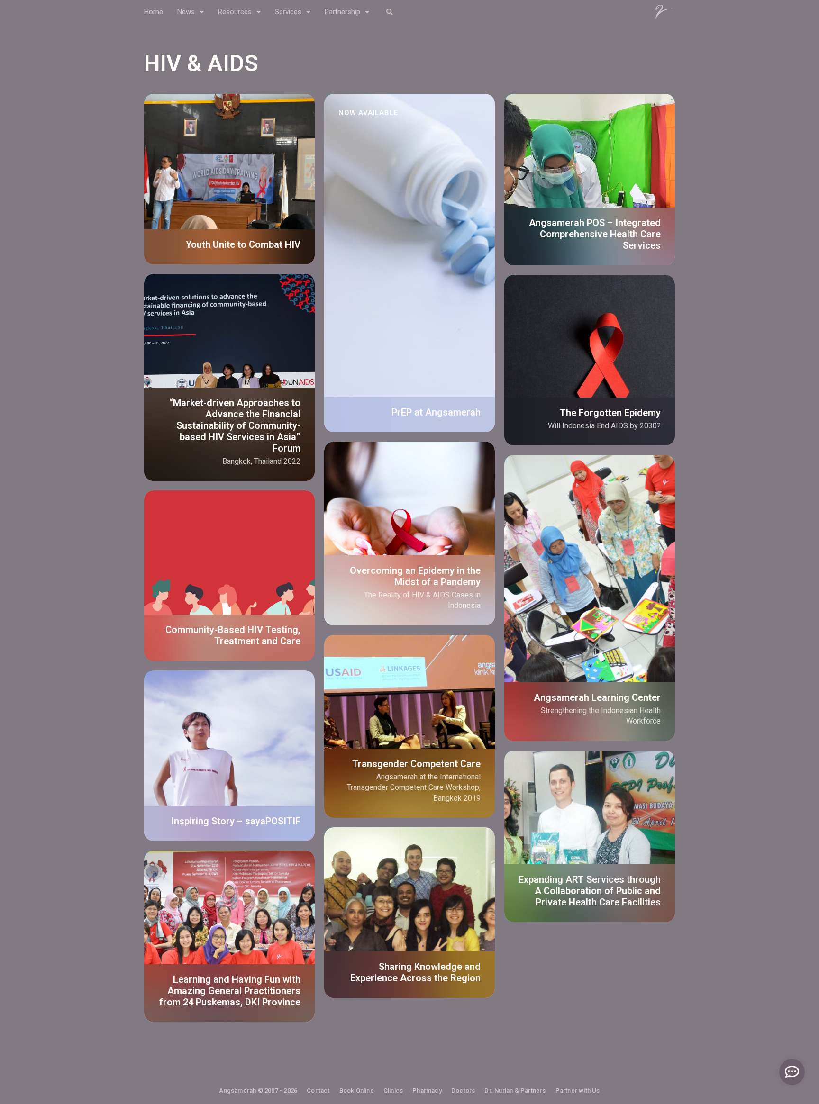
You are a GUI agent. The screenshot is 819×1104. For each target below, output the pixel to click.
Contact (318, 1090)
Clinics (393, 1090)
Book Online (356, 1090)
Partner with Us (577, 1090)
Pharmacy (427, 1090)
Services (288, 12)
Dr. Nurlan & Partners (515, 1090)
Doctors (463, 1090)
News (186, 12)
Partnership (342, 12)
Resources (235, 12)
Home (153, 12)
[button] (389, 12)
